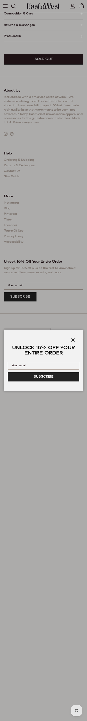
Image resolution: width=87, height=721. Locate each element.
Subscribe (44, 376)
